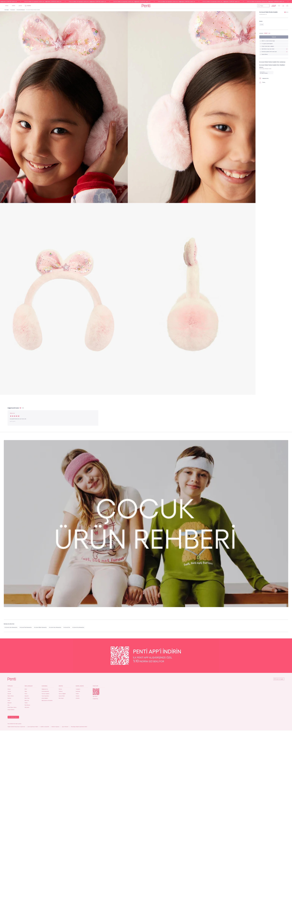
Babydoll (10, 702)
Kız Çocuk (13, 9)
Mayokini (26, 695)
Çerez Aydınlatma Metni (33, 726)
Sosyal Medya (80, 686)
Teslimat (60, 691)
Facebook (78, 691)
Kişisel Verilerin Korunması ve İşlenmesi (16, 726)
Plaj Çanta (27, 707)
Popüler (10, 686)
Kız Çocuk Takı (67, 627)
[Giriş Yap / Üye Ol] (283, 6)
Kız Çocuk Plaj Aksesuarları (26, 627)
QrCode (96, 691)
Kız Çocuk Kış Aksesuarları (78, 627)
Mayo (26, 691)
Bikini (26, 689)
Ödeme (60, 689)
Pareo (26, 693)
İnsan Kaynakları (45, 695)
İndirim (29, 5)
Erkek (13, 5)
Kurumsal (44, 686)
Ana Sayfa (7, 9)
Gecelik (9, 693)
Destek (61, 686)
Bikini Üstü (27, 698)
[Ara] (259, 6)
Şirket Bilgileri (45, 698)
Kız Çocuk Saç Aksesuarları (55, 627)
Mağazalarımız (45, 689)
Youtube (77, 695)
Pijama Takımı (11, 695)
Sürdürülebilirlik (45, 691)
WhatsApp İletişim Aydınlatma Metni (79, 726)
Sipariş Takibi (62, 695)
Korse (9, 700)
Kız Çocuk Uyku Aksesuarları (11, 627)
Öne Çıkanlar (28, 686)
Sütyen (9, 689)
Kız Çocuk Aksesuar (21, 9)
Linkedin (77, 698)
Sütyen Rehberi (11, 709)
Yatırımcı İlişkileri (45, 693)
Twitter (77, 693)
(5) (287, 12)
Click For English (279, 679)
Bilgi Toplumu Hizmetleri (47, 700)
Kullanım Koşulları (55, 726)
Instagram (78, 689)
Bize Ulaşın (61, 698)
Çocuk (20, 5)
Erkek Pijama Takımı (12, 707)
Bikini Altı (27, 700)
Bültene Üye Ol (14, 717)
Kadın (6, 5)
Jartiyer (9, 691)
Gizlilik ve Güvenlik (45, 726)
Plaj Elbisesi (27, 705)
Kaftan (26, 702)
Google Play (95, 698)
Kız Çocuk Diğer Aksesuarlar (40, 627)
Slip (8, 705)
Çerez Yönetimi (65, 726)
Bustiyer (9, 698)
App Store (95, 696)
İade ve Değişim (62, 693)
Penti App (95, 686)
